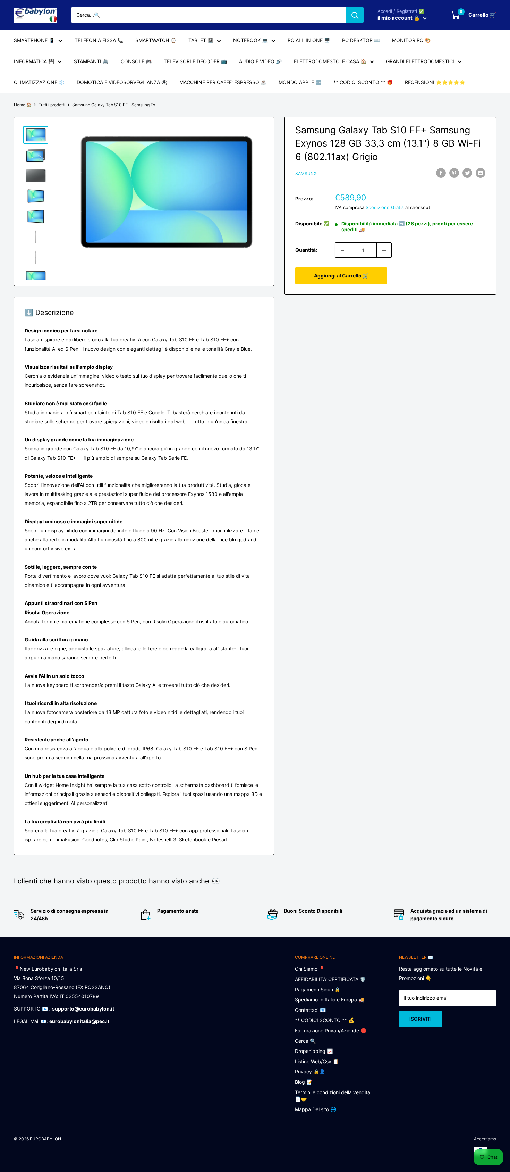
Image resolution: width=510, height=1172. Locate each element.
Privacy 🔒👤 (310, 1071)
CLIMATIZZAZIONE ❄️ (39, 82)
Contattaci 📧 (310, 1010)
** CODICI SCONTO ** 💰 (324, 1020)
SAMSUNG (306, 173)
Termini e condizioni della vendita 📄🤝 (332, 1095)
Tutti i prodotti (52, 104)
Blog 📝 (303, 1082)
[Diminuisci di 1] (342, 250)
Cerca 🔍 (305, 1041)
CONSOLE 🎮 (136, 61)
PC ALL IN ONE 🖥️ (309, 40)
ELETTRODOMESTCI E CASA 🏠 (330, 61)
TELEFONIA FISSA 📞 (99, 40)
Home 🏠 (23, 104)
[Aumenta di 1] (384, 250)
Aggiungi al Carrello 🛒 (341, 276)
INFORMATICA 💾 (34, 61)
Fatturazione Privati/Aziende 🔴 (330, 1030)
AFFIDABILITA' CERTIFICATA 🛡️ (330, 979)
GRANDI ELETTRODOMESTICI (420, 61)
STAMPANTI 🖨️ (91, 61)
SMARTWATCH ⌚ (155, 40)
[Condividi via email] (480, 172)
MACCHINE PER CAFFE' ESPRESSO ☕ (222, 82)
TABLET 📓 (200, 40)
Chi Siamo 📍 (310, 969)
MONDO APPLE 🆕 (300, 82)
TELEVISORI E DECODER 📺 (195, 61)
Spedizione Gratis (385, 207)
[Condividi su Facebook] (441, 172)
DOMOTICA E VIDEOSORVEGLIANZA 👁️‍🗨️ (122, 82)
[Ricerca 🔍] (355, 15)
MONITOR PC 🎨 (411, 40)
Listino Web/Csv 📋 (317, 1061)
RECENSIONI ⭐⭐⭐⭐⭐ (435, 82)
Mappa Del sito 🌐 (315, 1109)
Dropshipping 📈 (314, 1051)
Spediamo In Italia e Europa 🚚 (329, 1000)
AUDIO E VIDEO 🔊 (260, 61)
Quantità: (306, 250)
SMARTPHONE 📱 (34, 40)
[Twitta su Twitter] (467, 172)
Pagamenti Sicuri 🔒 (317, 989)
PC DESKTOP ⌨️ (361, 40)
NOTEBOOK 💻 (250, 40)
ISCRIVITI (420, 1019)
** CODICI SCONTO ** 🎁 (363, 82)
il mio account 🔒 (399, 18)
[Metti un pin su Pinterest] (454, 172)
